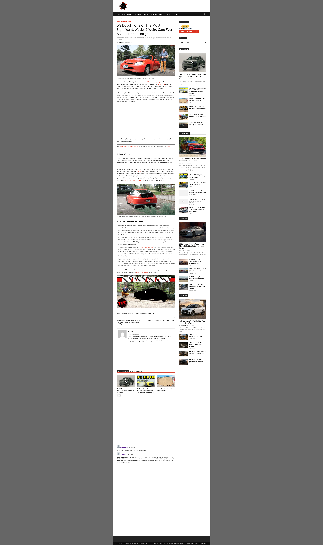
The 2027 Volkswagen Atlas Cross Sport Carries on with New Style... (192, 75)
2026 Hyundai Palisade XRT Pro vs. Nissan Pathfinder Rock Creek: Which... (197, 209)
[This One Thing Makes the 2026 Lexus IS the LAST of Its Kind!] (183, 185)
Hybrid (149, 313)
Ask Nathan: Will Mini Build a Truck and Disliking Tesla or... (192, 322)
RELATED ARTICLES (123, 371)
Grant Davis (120, 42)
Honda (118, 21)
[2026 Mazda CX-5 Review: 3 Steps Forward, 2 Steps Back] (192, 147)
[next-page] (120, 395)
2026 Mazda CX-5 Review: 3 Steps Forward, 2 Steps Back (192, 160)
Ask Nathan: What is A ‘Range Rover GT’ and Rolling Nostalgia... (197, 344)
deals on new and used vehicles (129, 146)
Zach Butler (181, 78)
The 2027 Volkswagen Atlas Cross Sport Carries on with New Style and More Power (126, 390)
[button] (204, 14)
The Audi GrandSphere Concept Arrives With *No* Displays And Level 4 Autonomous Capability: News (129, 322)
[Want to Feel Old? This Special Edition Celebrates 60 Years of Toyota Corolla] (183, 270)
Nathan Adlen (182, 325)
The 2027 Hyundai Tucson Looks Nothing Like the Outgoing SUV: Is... (196, 261)
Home (118, 19)
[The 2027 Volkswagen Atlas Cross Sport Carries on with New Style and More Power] (126, 381)
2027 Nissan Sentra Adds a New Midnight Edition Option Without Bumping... (191, 246)
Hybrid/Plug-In (124, 21)
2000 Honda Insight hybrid (154, 82)
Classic (136, 313)
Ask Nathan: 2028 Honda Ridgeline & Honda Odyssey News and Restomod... (196, 361)
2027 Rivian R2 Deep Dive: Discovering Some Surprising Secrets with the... (197, 176)
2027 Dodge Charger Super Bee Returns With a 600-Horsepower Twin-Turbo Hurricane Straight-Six (145, 390)
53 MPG (138, 171)
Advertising (162, 543)
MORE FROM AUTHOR (136, 371)
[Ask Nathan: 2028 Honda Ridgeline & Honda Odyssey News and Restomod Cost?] (183, 362)
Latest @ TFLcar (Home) (125, 14)
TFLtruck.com (194, 543)
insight (153, 313)
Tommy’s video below (142, 272)
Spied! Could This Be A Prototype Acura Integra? (161, 320)
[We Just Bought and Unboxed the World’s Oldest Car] (166, 381)
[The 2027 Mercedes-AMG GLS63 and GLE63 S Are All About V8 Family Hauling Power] (183, 125)
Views (168, 14)
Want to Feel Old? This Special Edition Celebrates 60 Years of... (197, 270)
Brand (122, 19)
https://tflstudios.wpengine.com (135, 334)
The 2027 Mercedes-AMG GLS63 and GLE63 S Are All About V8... (196, 124)
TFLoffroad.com (202, 543)
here (168, 146)
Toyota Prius (161, 84)
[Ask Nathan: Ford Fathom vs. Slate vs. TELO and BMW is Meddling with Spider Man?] (183, 337)
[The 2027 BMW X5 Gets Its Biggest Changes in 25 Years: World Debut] (183, 117)
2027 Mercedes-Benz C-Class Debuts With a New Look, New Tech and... (197, 286)
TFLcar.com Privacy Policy (173, 543)
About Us (182, 543)
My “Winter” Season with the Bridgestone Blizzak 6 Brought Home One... (197, 192)
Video (129, 21)
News (161, 14)
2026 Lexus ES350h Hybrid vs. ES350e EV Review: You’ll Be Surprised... (197, 201)
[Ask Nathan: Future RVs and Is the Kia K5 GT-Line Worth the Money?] (183, 353)
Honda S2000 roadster (146, 247)
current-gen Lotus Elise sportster (135, 180)
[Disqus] (146, 465)
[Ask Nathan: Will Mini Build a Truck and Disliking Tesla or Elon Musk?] (192, 309)
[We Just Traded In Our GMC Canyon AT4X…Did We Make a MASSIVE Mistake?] (183, 109)
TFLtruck (138, 14)
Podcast (146, 14)
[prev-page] (118, 395)
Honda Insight (143, 313)
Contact (188, 543)
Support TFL (155, 543)
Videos (153, 14)
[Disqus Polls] (146, 422)
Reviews (176, 14)
